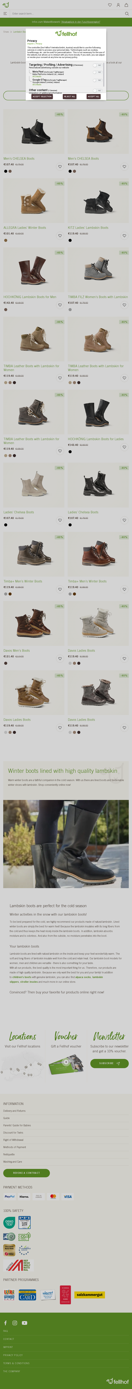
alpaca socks (83, 977)
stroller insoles (29, 982)
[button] (94, 65)
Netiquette (9, 1154)
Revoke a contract (26, 1173)
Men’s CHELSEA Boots (19, 159)
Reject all (69, 96)
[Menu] (5, 14)
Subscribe (106, 1063)
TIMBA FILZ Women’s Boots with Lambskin (98, 297)
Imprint (30, 43)
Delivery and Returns (14, 1111)
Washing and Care (12, 1162)
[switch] (98, 65)
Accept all (93, 96)
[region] (66, 78)
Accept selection (42, 96)
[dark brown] (6, 663)
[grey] (70, 309)
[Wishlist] (110, 5)
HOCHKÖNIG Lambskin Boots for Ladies (96, 439)
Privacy (39, 43)
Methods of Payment (14, 1147)
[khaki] (6, 382)
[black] (6, 171)
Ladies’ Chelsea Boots (19, 512)
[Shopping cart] (126, 5)
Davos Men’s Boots (17, 651)
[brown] (10, 171)
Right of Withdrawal (13, 1140)
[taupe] (10, 382)
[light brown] (6, 240)
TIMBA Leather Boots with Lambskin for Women (31, 368)
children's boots (21, 977)
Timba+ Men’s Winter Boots (23, 581)
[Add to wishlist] (60, 167)
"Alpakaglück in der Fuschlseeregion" (80, 22)
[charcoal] (14, 382)
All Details (37, 77)
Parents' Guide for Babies (17, 1125)
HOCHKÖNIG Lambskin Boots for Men (30, 297)
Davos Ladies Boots (81, 651)
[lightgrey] (70, 663)
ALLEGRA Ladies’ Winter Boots (25, 228)
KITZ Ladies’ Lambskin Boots (88, 228)
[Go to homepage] (5, 4)
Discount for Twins (13, 1133)
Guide (6, 1118)
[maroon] (10, 594)
